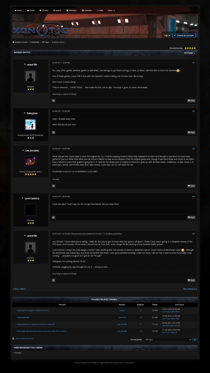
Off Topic (45, 42)
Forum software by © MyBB (85, 363)
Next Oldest (20, 289)
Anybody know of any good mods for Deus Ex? (36, 324)
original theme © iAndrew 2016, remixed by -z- (117, 363)
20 (141, 310)
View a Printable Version (24, 339)
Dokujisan (32, 113)
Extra (110, 10)
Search (58, 10)
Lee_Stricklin (32, 150)
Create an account (185, 35)
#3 (193, 149)
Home (19, 10)
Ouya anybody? (23, 317)
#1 (193, 63)
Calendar (88, 10)
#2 (193, 111)
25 (141, 317)
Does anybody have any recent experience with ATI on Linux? (42, 331)
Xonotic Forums (21, 42)
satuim (122, 310)
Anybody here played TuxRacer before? (33, 310)
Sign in (167, 35)
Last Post (165, 312)
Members (73, 10)
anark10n (32, 64)
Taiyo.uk (173, 332)
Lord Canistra (32, 198)
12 (141, 331)
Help (101, 10)
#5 (193, 234)
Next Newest (189, 289)
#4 (193, 197)
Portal (31, 10)
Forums (45, 10)
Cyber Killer (175, 312)
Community (34, 42)
